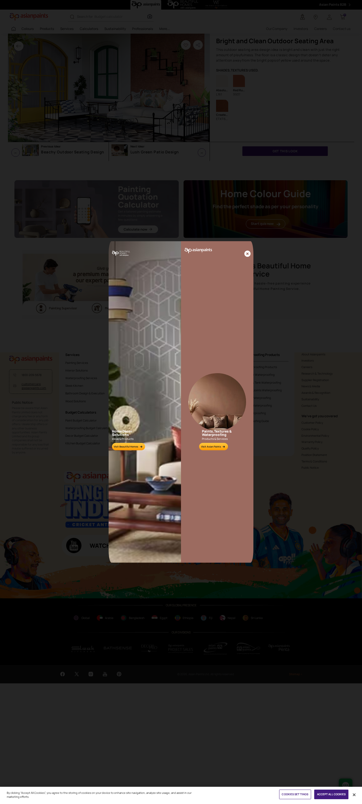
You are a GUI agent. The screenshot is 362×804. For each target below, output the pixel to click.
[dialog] (181, 402)
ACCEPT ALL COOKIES (331, 794)
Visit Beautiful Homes (126, 446)
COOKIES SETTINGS (295, 794)
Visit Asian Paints (211, 446)
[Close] (247, 254)
